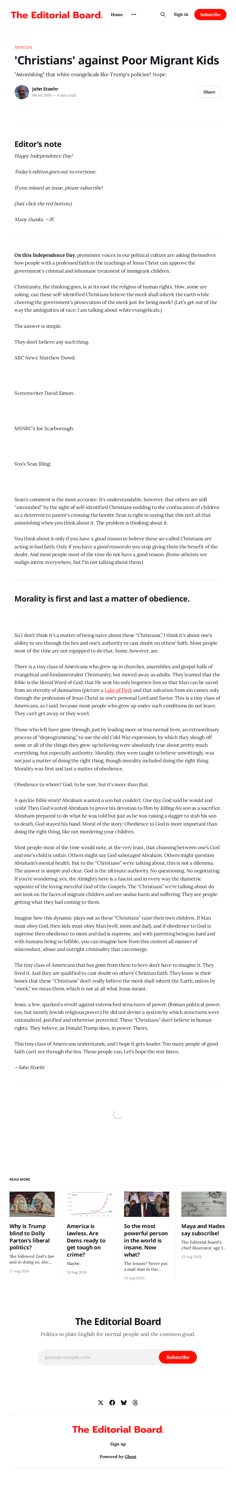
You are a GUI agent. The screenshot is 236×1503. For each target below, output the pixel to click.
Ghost (130, 1456)
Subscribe (210, 14)
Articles (23, 47)
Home (117, 14)
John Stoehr (45, 89)
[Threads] (135, 1403)
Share (209, 92)
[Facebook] (112, 1403)
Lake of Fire (117, 690)
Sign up (118, 1444)
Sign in (181, 14)
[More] (133, 14)
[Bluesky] (124, 1403)
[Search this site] (163, 14)
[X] (101, 1403)
